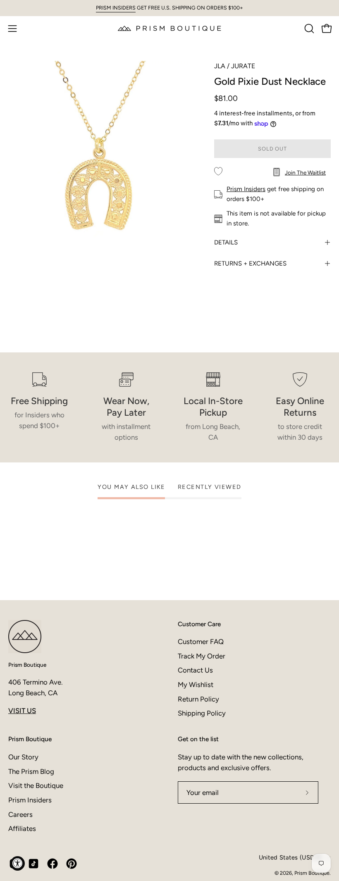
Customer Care (199, 624)
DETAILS (226, 242)
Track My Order (201, 656)
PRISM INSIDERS (116, 8)
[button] (308, 28)
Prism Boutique (27, 664)
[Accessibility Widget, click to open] (17, 863)
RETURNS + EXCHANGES (250, 263)
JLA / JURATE (234, 66)
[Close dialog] (327, 780)
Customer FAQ (201, 641)
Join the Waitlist (305, 172)
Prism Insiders (246, 189)
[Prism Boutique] (169, 28)
